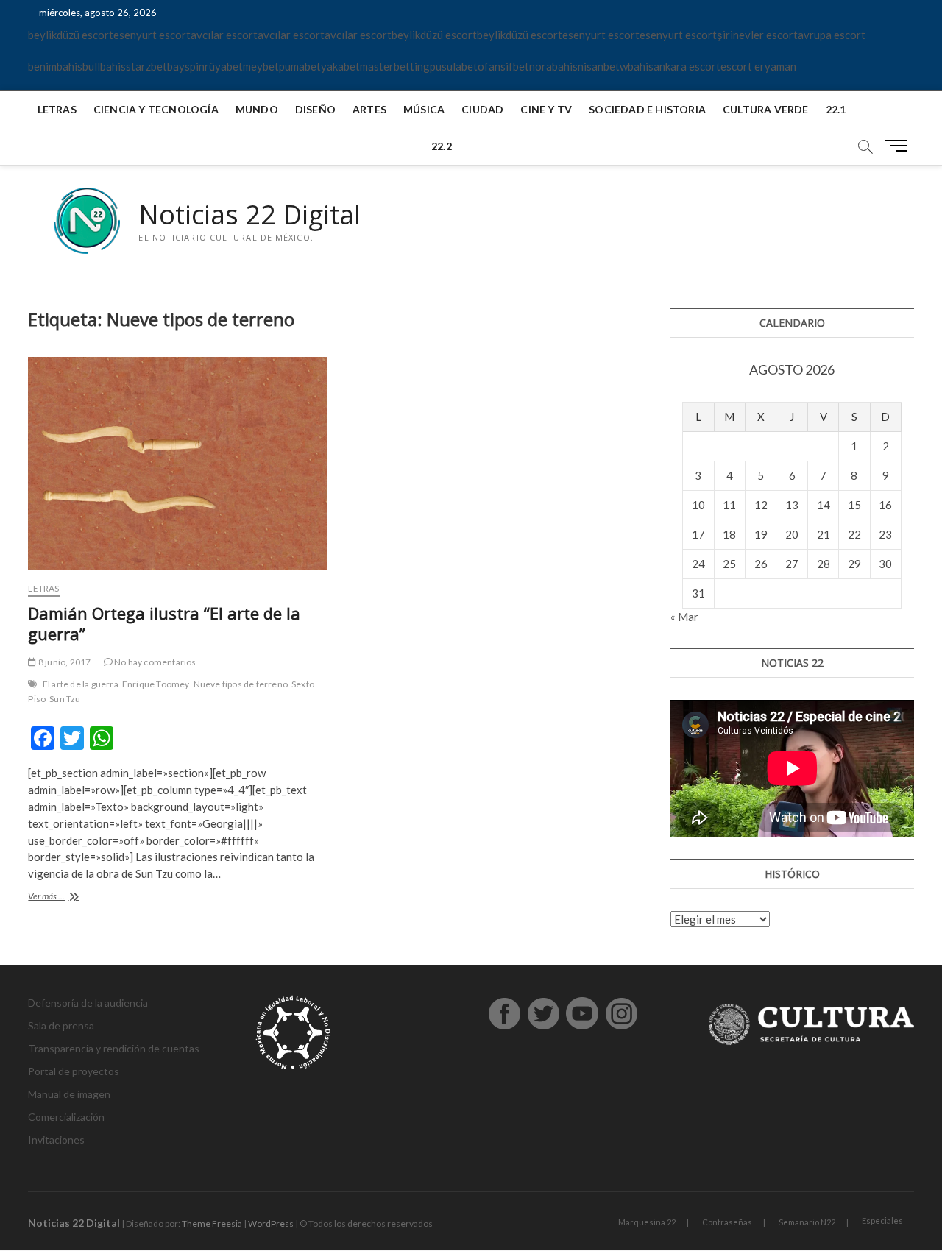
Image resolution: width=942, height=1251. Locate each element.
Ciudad (482, 109)
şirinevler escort (757, 34)
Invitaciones (56, 1139)
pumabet (300, 66)
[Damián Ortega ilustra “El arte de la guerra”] (177, 463)
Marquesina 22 (647, 1222)
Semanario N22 (807, 1222)
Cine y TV (546, 109)
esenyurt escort (152, 34)
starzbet (146, 66)
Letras (57, 109)
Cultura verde (766, 109)
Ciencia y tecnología (156, 109)
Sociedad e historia (647, 109)
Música (424, 109)
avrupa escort (831, 34)
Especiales (882, 1220)
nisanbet (599, 66)
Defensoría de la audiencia (88, 1002)
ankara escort (687, 66)
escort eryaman (758, 66)
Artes (369, 109)
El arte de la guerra (80, 684)
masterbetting (395, 66)
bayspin (186, 66)
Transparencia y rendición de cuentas (113, 1048)
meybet (261, 66)
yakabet (340, 66)
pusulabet (454, 66)
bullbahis (104, 66)
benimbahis (55, 66)
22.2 (441, 146)
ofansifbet (503, 66)
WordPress (271, 1223)
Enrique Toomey (156, 684)
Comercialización (66, 1116)
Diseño (315, 109)
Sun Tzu (64, 698)
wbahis (637, 66)
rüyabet (224, 66)
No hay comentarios (154, 661)
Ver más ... (60, 897)
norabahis (553, 66)
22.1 (836, 109)
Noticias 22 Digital (249, 215)
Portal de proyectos (73, 1071)
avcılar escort (224, 34)
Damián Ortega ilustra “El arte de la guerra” (164, 623)
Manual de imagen (69, 1094)
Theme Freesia (212, 1223)
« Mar (684, 616)
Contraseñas (727, 1222)
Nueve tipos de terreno (241, 684)
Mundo (257, 109)
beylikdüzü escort (70, 34)
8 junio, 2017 (64, 661)
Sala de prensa (61, 1025)
